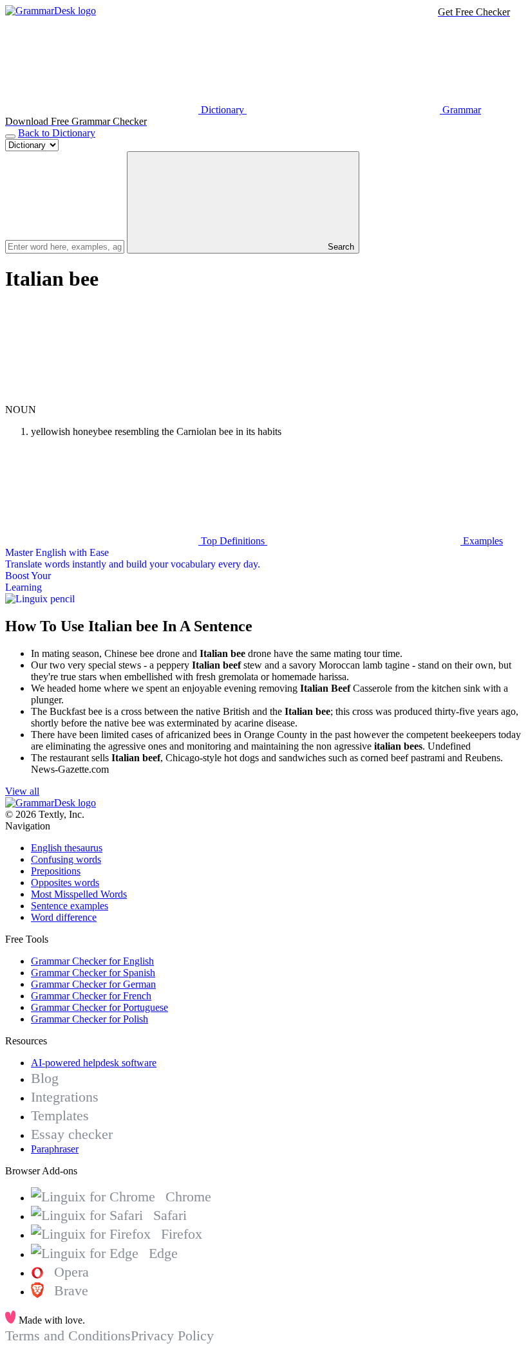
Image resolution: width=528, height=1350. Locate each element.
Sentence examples (69, 905)
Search (339, 247)
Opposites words (65, 882)
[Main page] (50, 10)
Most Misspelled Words (79, 894)
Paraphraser (55, 1148)
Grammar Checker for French (91, 995)
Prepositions (55, 870)
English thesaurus (66, 847)
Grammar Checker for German (93, 984)
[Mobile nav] (10, 136)
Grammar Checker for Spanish (93, 972)
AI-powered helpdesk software (93, 1062)
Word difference (64, 917)
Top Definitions (232, 540)
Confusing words (66, 859)
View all (22, 791)
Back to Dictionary (56, 132)
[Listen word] (101, 398)
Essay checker (72, 1134)
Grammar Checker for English (92, 961)
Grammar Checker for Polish (89, 1018)
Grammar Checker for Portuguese (99, 1007)
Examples (481, 540)
